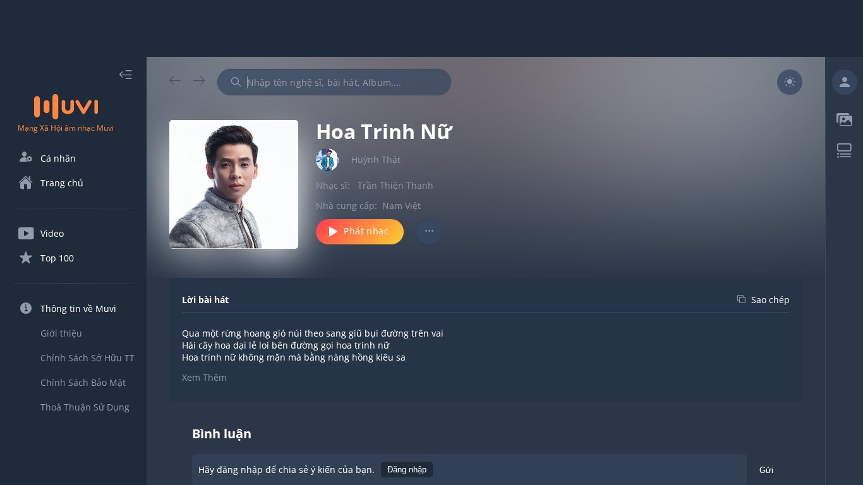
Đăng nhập (406, 469)
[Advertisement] (431, 28)
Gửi (766, 470)
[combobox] (334, 82)
